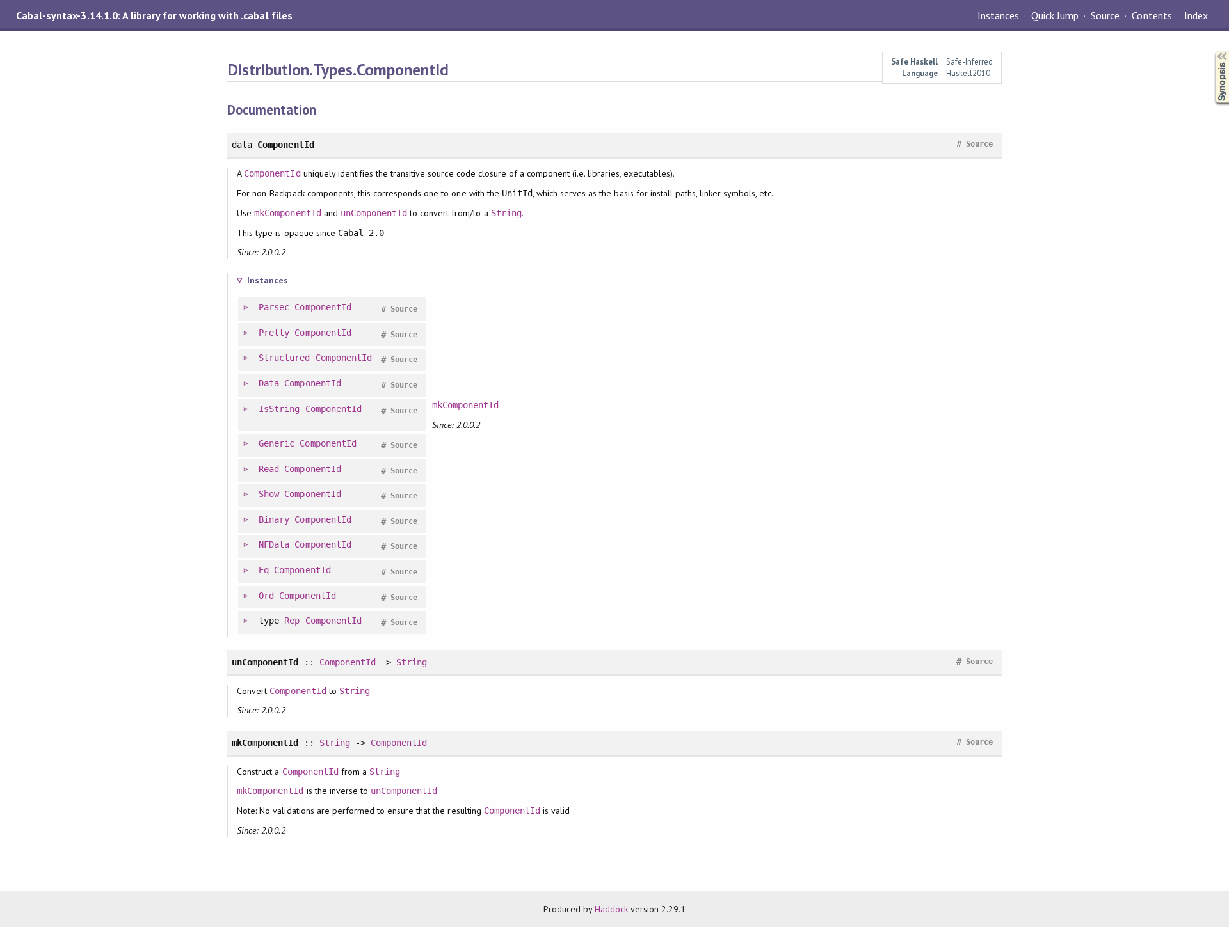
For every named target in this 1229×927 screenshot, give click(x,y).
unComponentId (374, 213)
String (506, 213)
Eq (264, 570)
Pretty (274, 333)
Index (1196, 15)
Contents (1151, 15)
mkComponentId (287, 213)
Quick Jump (1055, 15)
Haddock (611, 909)
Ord (266, 595)
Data (269, 383)
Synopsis (1211, 51)
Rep (292, 620)
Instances (998, 15)
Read (269, 469)
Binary (274, 519)
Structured (284, 358)
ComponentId (272, 173)
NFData (274, 544)
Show (269, 494)
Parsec (274, 307)
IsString (279, 409)
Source (1105, 15)
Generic (276, 443)
